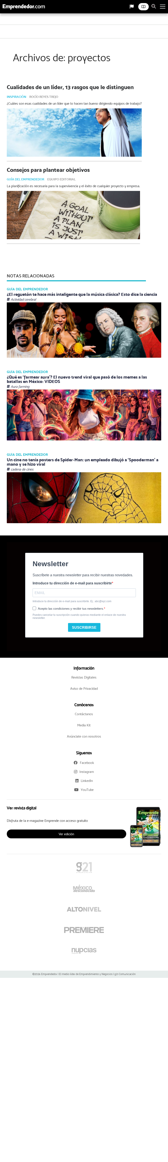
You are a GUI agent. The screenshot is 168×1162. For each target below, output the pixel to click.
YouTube (87, 790)
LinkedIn (87, 781)
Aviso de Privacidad (84, 688)
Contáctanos (84, 714)
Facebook (87, 763)
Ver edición (66, 834)
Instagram (86, 772)
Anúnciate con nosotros (84, 736)
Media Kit (84, 725)
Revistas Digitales (83, 677)
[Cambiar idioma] (131, 6)
